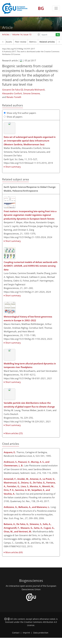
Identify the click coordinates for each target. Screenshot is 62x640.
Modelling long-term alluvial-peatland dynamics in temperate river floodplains (30, 365)
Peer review (20, 42)
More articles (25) (14, 433)
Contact (15, 632)
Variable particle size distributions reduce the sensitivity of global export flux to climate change (29, 404)
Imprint (26, 632)
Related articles (47, 42)
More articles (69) (14, 552)
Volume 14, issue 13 (21, 34)
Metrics (32, 42)
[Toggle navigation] (56, 8)
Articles (5, 34)
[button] (39, 34)
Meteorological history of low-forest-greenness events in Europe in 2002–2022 (28, 318)
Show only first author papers (21, 112)
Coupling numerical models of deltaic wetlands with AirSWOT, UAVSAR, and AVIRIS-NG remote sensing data (31, 266)
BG (41, 8)
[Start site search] (58, 34)
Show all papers (14, 116)
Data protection (40, 632)
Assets (9, 42)
